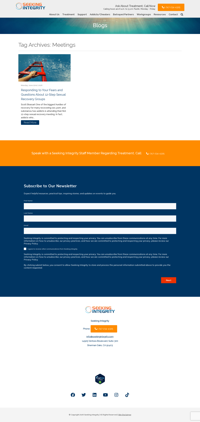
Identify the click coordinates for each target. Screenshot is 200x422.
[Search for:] (182, 14)
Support (82, 14)
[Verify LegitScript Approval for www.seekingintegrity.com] (100, 383)
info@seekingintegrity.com (100, 336)
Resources (160, 14)
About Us (54, 14)
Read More (30, 122)
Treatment (68, 14)
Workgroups (144, 14)
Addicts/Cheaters (100, 14)
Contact (173, 14)
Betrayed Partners (123, 14)
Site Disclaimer (124, 415)
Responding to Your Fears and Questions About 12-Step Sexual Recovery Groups (43, 94)
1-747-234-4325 (172, 7)
